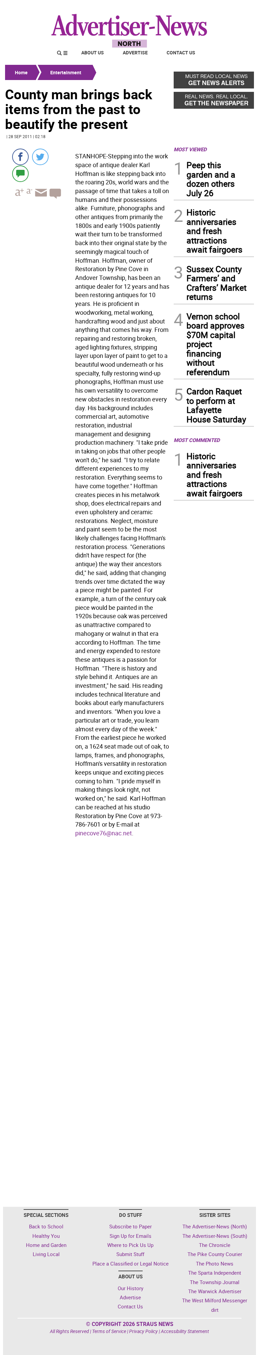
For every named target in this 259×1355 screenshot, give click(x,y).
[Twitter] (40, 157)
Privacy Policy (143, 1331)
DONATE (237, 7)
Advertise (135, 52)
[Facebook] (20, 157)
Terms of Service (109, 1331)
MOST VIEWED (190, 149)
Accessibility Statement (185, 1331)
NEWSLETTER (199, 7)
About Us (92, 52)
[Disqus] (87, 932)
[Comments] (20, 173)
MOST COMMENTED (197, 440)
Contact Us (181, 52)
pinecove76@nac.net (103, 833)
